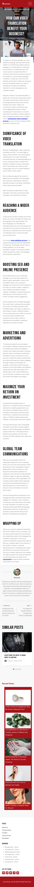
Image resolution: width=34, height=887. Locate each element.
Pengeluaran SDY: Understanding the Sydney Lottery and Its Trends (8, 610)
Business (17, 14)
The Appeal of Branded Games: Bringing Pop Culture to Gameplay (25, 610)
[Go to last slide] (5, 650)
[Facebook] (3, 872)
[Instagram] (7, 872)
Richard (13, 38)
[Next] (28, 650)
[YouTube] (10, 872)
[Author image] (5, 661)
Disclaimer (5, 838)
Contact (4, 833)
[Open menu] (30, 3)
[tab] (13, 669)
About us (5, 827)
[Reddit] (17, 872)
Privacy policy (6, 830)
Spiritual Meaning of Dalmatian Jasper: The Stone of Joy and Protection (15, 759)
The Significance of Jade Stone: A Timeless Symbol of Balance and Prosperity (17, 732)
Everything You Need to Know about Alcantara (15, 656)
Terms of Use (6, 835)
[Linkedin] (14, 872)
